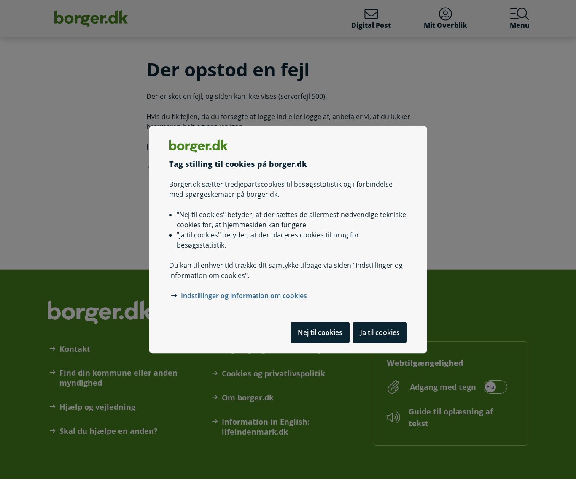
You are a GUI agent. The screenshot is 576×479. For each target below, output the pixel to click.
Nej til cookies (320, 332)
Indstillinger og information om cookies (244, 295)
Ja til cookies (380, 332)
